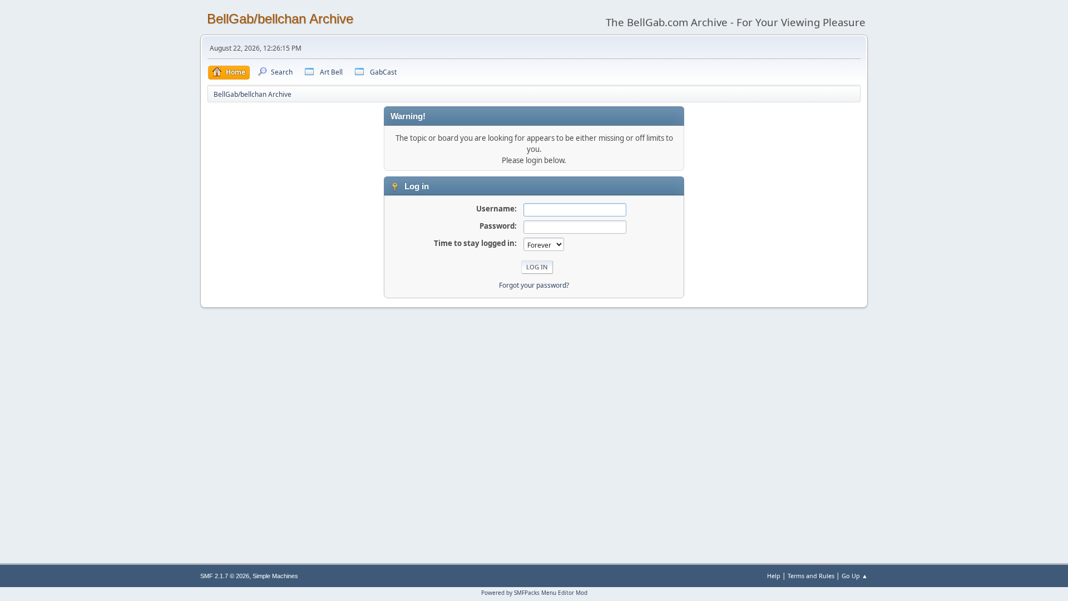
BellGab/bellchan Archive (280, 18)
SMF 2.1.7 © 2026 (224, 576)
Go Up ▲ (855, 576)
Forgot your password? (534, 285)
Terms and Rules (811, 576)
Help (773, 576)
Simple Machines (275, 576)
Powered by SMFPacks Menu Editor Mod (534, 593)
